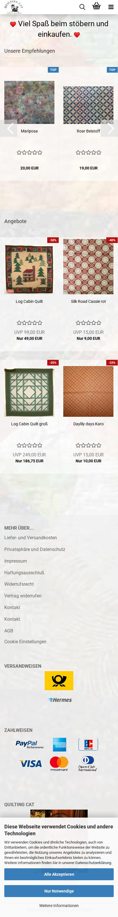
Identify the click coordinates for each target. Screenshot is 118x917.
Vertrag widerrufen (23, 596)
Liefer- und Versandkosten (30, 537)
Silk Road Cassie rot (88, 301)
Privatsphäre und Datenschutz (34, 549)
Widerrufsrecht (19, 584)
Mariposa (29, 131)
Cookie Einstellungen (25, 641)
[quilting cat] (11, 7)
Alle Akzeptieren (59, 874)
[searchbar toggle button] (82, 7)
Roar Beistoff (88, 131)
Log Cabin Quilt (29, 301)
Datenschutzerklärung (93, 863)
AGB (8, 631)
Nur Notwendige (59, 891)
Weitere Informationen (59, 905)
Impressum (15, 561)
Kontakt (12, 607)
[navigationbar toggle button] (111, 7)
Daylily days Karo (88, 424)
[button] (8, 128)
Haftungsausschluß (24, 572)
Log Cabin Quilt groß (29, 424)
